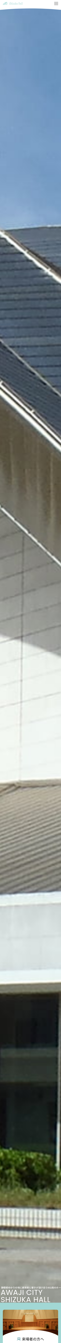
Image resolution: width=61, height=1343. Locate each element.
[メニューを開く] (56, 3)
